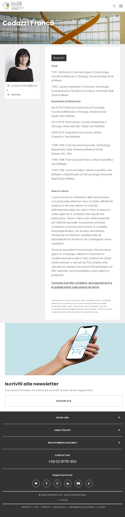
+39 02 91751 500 (62, 461)
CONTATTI (26, 507)
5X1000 (101, 507)
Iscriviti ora (63, 401)
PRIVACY (46, 507)
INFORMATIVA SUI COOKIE (82, 507)
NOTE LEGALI (59, 507)
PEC (36, 507)
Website (16, 94)
